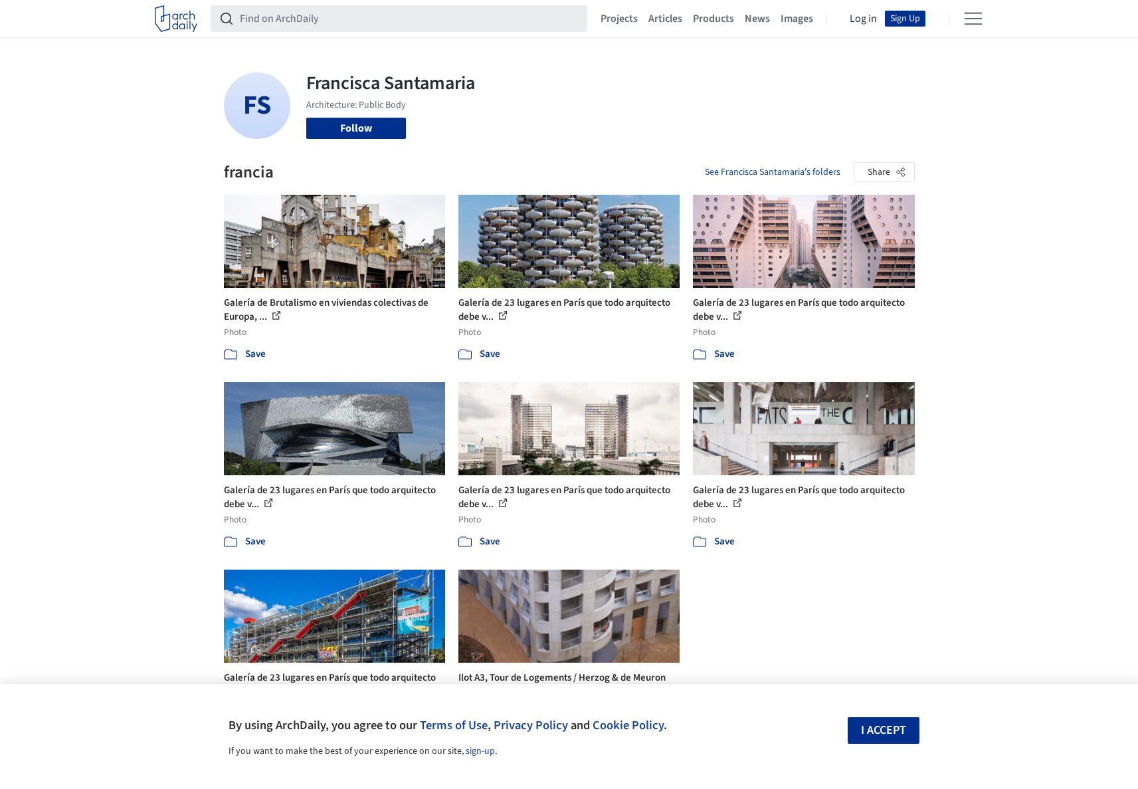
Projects (619, 18)
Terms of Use (454, 725)
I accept (883, 730)
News (757, 18)
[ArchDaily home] (176, 18)
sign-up (480, 751)
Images (797, 18)
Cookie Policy (628, 725)
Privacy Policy (531, 725)
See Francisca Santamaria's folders (772, 172)
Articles (665, 18)
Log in (863, 18)
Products (713, 18)
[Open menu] (973, 18)
